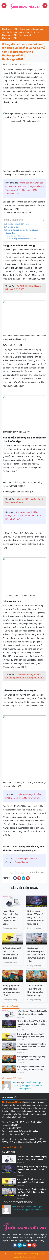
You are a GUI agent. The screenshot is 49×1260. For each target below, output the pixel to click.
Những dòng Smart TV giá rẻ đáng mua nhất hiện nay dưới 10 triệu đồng (35, 917)
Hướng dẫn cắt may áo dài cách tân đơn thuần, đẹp (22, 231)
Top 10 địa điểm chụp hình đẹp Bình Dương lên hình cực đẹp (35, 990)
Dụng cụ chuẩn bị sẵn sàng (17, 224)
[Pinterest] (34, 1245)
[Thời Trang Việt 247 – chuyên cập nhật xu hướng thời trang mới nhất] (24, 5)
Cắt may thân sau (18, 236)
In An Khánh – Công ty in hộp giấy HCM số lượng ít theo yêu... (10, 917)
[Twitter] (19, 1245)
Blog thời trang (11, 64)
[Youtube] (29, 1245)
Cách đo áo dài (12, 227)
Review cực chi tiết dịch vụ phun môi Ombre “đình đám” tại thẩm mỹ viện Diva (31, 1047)
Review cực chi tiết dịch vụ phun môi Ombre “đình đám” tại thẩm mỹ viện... (36, 954)
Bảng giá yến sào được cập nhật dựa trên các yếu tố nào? (11, 990)
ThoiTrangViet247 (10, 29)
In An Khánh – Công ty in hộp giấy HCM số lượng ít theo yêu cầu (32, 1012)
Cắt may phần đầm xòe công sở (23, 239)
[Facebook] (15, 1245)
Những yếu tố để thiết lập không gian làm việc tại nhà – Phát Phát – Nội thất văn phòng (23, 515)
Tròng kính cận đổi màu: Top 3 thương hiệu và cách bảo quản (12, 953)
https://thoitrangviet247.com (25, 859)
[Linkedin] (24, 1245)
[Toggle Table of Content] (40, 220)
